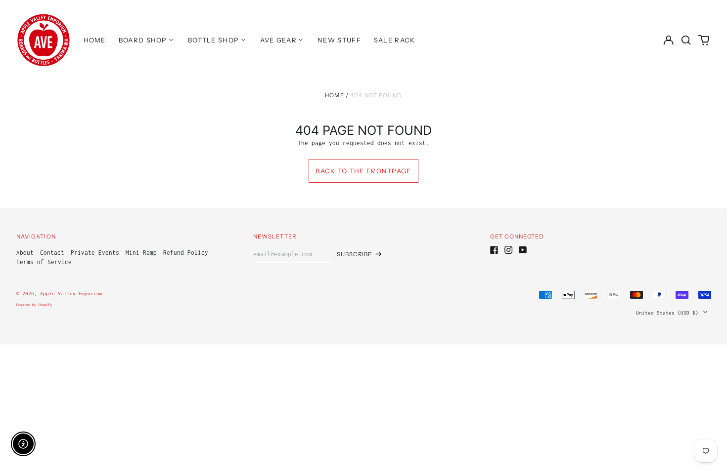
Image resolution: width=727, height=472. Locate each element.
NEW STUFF (339, 40)
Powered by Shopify (34, 305)
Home (334, 95)
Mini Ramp (141, 252)
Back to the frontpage (363, 171)
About (25, 252)
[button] (686, 40)
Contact (52, 252)
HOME (95, 40)
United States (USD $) (668, 312)
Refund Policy (185, 252)
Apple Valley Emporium (71, 293)
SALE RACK (394, 40)
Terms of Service (44, 262)
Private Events (95, 252)
